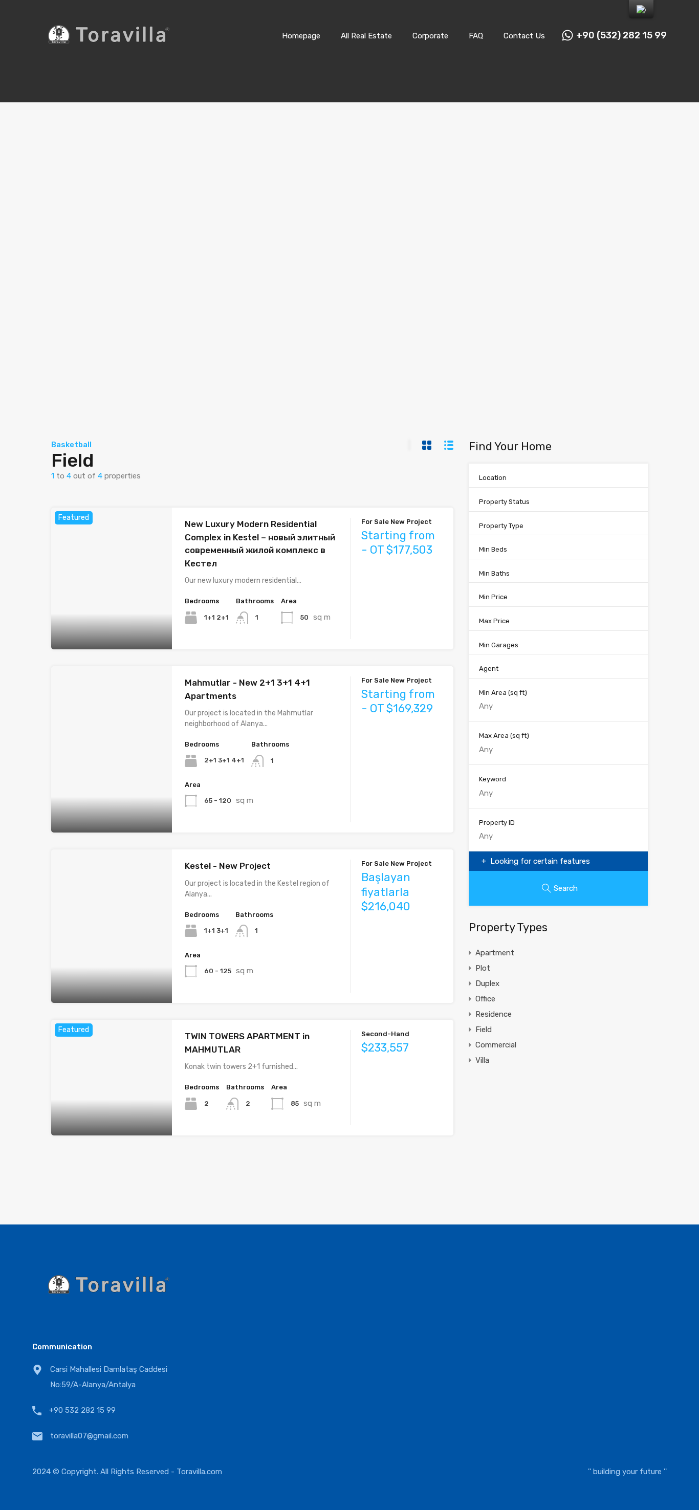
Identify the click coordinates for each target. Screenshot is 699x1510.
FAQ (476, 35)
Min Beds (493, 549)
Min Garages (498, 645)
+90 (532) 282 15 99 (621, 35)
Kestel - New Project (228, 866)
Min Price (493, 597)
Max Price (494, 621)
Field (483, 1029)
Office (485, 998)
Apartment (494, 952)
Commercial (495, 1044)
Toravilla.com (199, 1471)
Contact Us (524, 35)
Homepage (301, 35)
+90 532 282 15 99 (82, 1410)
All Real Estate (366, 35)
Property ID (497, 822)
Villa (482, 1060)
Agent (488, 668)
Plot (482, 968)
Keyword (492, 779)
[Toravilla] (109, 56)
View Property (111, 621)
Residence (493, 1014)
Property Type (501, 526)
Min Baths (494, 573)
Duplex (487, 983)
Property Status (504, 502)
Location (493, 478)
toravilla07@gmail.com (89, 1435)
